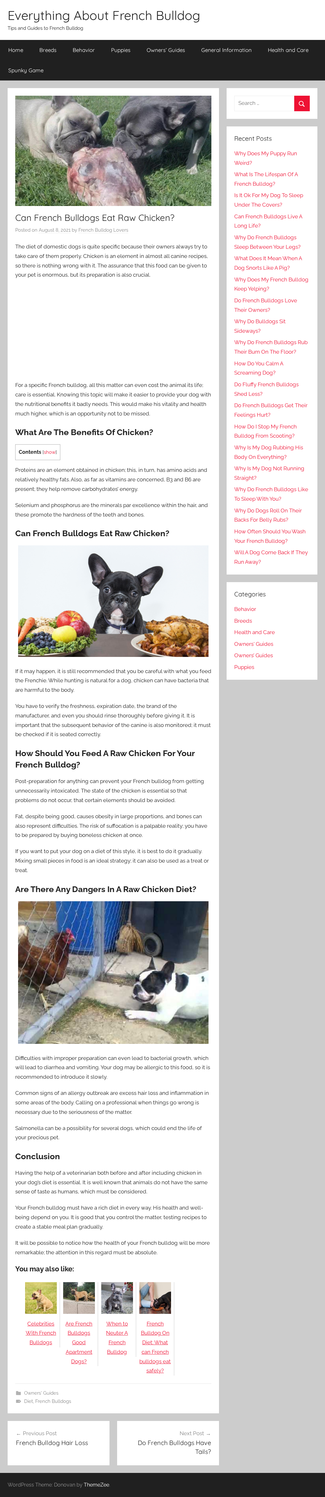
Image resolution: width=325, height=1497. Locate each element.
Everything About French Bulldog (104, 15)
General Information (226, 50)
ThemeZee (96, 1485)
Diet (28, 1401)
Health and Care (288, 50)
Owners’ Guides (166, 50)
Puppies (120, 50)
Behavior (84, 50)
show (50, 452)
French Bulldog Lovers (103, 230)
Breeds (47, 50)
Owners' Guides (41, 1393)
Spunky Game (25, 70)
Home (15, 50)
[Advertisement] (113, 330)
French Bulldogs (53, 1401)
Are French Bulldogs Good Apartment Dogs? (78, 1342)
